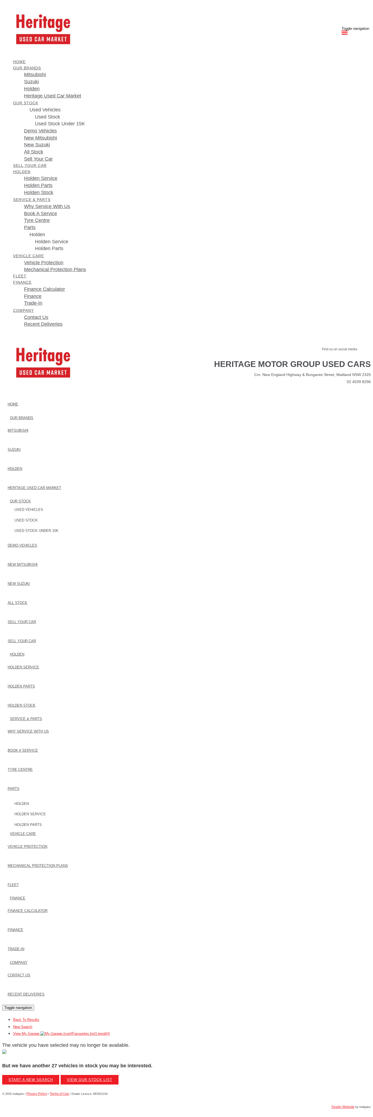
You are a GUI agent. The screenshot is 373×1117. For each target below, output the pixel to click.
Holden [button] (22, 172)
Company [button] (23, 310)
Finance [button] (22, 282)
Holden (37, 234)
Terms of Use (59, 1094)
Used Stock (47, 117)
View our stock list (89, 1080)
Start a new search (30, 1080)
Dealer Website (342, 1107)
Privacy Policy (36, 1094)
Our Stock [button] (25, 103)
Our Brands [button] (27, 68)
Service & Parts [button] (32, 199)
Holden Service (51, 241)
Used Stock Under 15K (60, 123)
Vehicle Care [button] (28, 256)
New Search (22, 1027)
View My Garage (61, 1034)
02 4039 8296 (359, 382)
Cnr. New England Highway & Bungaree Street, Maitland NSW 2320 (312, 374)
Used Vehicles (45, 109)
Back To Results (26, 1020)
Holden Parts (49, 248)
